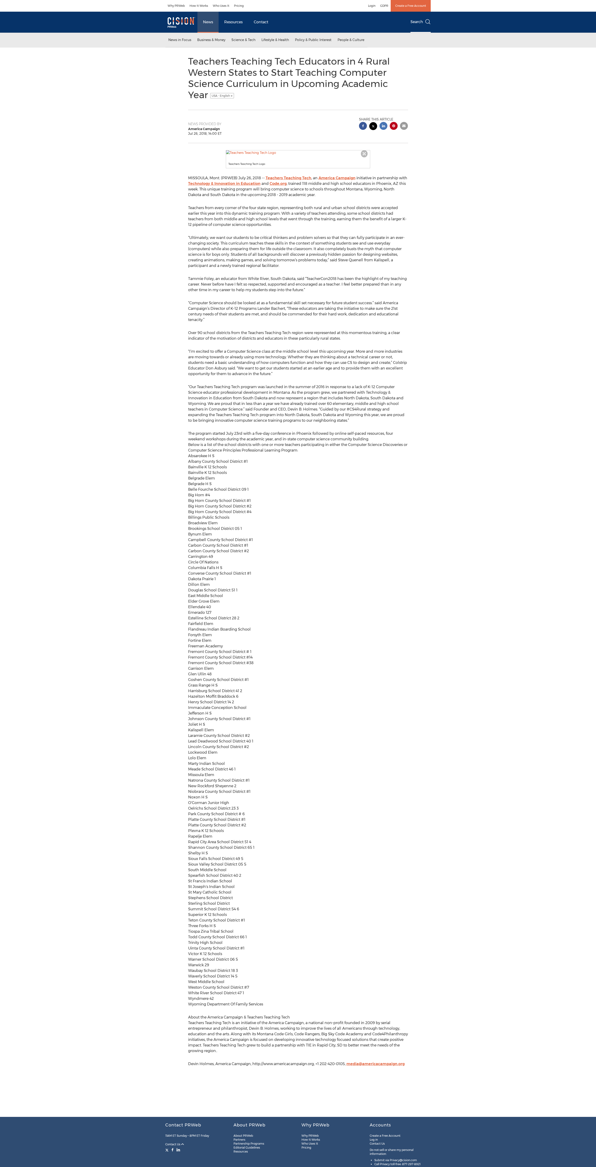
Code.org (278, 183)
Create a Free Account (410, 5)
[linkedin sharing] (383, 126)
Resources (233, 22)
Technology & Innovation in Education (224, 183)
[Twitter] (167, 1149)
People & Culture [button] (351, 40)
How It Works (199, 5)
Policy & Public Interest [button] (313, 40)
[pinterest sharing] (394, 126)
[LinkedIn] (178, 1149)
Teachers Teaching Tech (288, 178)
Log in (374, 1139)
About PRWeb (243, 1135)
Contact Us (173, 1144)
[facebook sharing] (363, 126)
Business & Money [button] (211, 40)
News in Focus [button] (179, 40)
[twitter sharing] (373, 126)
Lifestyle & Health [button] (275, 40)
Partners (239, 1139)
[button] (298, 152)
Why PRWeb (176, 5)
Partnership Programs (249, 1143)
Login (372, 5)
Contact (261, 22)
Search (416, 22)
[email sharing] (404, 126)
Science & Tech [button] (243, 40)
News (208, 22)
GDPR (384, 5)
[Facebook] (172, 1149)
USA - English (221, 95)
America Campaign (337, 178)
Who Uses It (221, 5)
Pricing (239, 5)
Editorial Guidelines (247, 1147)
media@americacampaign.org (375, 1064)
